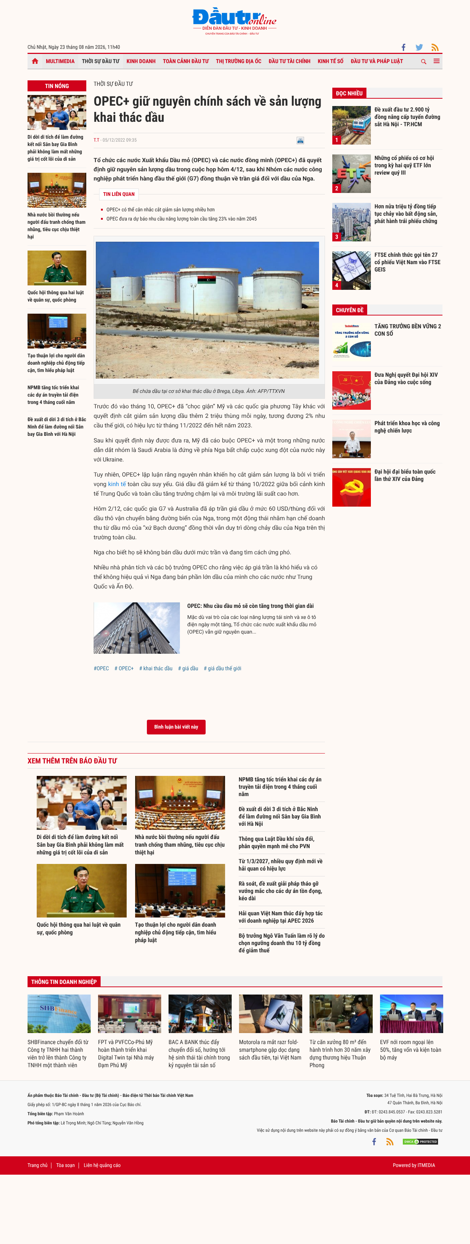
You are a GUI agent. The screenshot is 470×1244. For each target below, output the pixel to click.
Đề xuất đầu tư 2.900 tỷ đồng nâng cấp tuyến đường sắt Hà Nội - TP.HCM (407, 116)
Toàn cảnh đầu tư (186, 61)
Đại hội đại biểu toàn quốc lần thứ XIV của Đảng (405, 475)
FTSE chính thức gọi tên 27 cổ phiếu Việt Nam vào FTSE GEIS (408, 262)
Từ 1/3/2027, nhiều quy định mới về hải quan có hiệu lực (280, 865)
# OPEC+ (124, 668)
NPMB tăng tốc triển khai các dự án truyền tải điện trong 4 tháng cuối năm (53, 395)
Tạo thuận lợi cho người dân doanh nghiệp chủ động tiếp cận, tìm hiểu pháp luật (56, 363)
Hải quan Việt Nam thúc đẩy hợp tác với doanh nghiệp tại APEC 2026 (281, 917)
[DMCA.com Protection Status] (420, 1141)
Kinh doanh (141, 61)
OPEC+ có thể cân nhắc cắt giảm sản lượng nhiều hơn (160, 210)
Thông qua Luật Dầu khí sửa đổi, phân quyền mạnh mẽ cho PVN (276, 842)
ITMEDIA (426, 1165)
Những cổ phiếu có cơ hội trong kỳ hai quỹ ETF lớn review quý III (404, 165)
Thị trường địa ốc (238, 61)
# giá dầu (188, 668)
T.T (96, 140)
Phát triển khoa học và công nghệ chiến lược (407, 427)
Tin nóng (57, 86)
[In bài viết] (300, 140)
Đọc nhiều (349, 93)
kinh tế (117, 484)
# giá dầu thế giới (222, 668)
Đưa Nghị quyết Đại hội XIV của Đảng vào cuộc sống (406, 378)
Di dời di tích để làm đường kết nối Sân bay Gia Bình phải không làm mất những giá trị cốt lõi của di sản (80, 844)
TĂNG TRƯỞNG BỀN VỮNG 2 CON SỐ (408, 330)
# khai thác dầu (156, 668)
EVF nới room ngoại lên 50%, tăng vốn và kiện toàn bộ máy (410, 1050)
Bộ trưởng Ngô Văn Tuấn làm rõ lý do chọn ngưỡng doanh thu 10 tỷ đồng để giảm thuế (282, 943)
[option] (59, 1032)
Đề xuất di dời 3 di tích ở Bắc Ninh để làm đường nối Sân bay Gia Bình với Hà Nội (57, 427)
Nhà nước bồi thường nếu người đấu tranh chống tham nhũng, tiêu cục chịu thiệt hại (180, 844)
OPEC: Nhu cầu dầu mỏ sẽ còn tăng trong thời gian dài (250, 605)
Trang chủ (37, 1165)
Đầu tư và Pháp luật (377, 61)
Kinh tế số (331, 61)
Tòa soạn (65, 1165)
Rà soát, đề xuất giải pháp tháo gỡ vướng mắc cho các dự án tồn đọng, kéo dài (280, 891)
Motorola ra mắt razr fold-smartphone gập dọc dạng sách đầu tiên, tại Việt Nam (270, 1050)
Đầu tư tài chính (290, 61)
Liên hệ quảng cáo (102, 1165)
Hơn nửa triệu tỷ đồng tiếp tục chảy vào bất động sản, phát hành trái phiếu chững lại (406, 213)
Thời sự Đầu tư (100, 61)
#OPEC (101, 668)
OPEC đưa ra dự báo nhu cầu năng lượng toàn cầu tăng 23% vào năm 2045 (181, 219)
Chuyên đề (350, 310)
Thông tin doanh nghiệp (64, 981)
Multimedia (60, 61)
